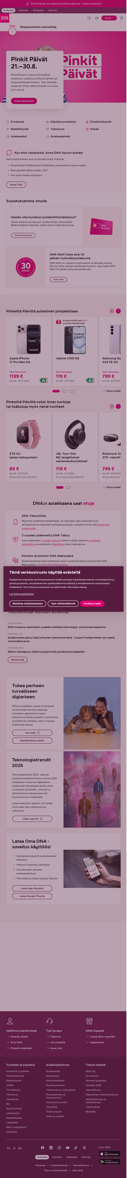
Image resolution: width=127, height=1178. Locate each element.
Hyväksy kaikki (92, 603)
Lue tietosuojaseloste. (21, 593)
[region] (63, 589)
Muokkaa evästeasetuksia (28, 603)
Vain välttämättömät (63, 603)
